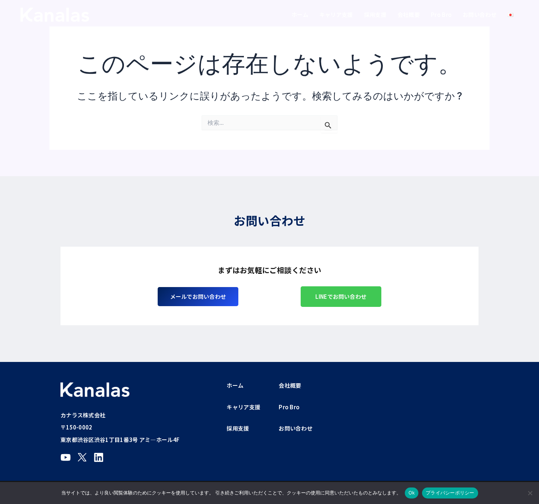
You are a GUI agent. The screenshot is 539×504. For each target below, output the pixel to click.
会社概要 (408, 14)
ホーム (300, 14)
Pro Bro (441, 14)
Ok (411, 493)
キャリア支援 (336, 14)
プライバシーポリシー (450, 493)
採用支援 (375, 14)
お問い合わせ (479, 14)
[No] (530, 493)
